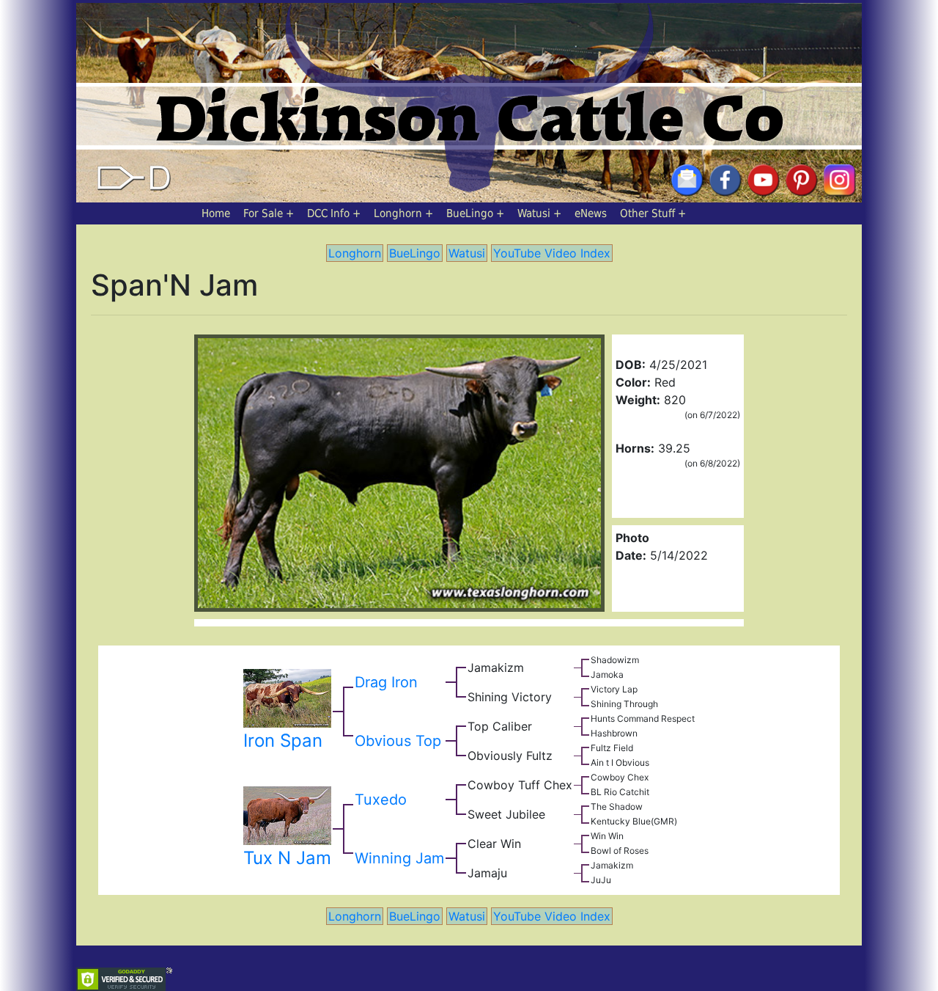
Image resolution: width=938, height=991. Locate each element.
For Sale (263, 213)
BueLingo (469, 213)
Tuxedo (381, 799)
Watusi (533, 213)
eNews (591, 213)
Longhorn (398, 213)
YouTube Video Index (551, 253)
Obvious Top (398, 741)
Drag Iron (386, 682)
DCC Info (328, 213)
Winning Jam (399, 858)
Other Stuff (647, 213)
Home (216, 213)
